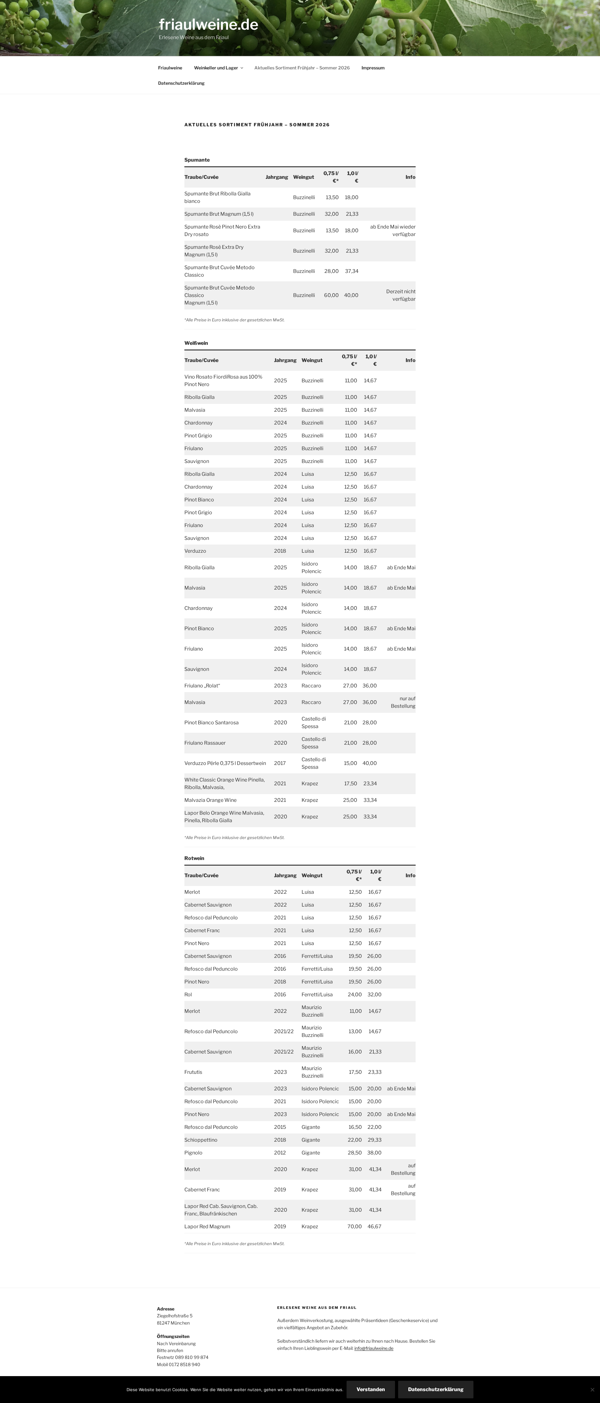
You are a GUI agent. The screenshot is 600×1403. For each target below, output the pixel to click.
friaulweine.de (208, 24)
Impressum (373, 67)
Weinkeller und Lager (216, 67)
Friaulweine (170, 67)
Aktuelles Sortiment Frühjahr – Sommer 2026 (302, 67)
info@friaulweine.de (373, 1348)
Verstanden (371, 1389)
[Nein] (592, 1389)
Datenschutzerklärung (181, 83)
